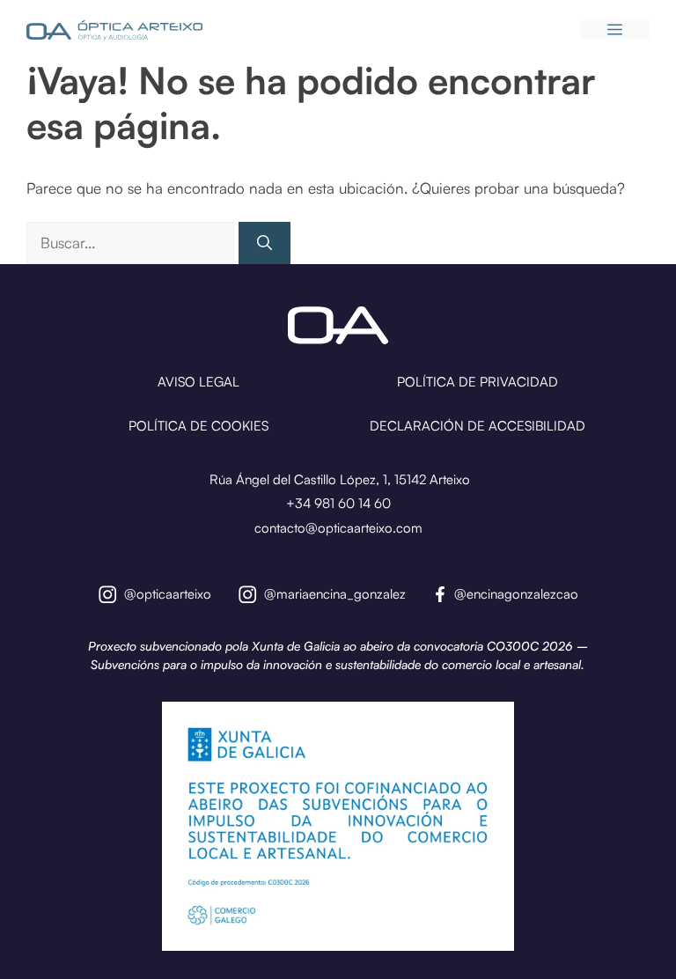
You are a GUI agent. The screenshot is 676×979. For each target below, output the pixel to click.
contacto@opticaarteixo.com (338, 527)
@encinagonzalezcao (516, 593)
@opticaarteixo (167, 593)
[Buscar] (264, 243)
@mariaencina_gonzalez (335, 593)
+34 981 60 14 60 (338, 503)
